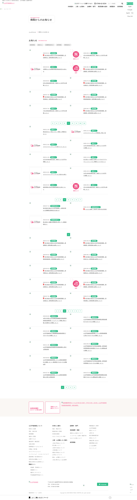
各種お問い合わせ (94, 440)
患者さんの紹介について (76, 433)
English (129, 6)
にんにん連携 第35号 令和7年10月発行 (96, 209)
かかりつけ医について (76, 438)
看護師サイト (34, 470)
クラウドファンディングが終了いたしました (55, 146)
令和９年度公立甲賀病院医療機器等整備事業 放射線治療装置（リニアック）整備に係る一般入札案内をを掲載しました (55, 320)
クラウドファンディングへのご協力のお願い (55, 174)
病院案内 (112, 6)
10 (80, 123)
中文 (132, 13)
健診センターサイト (36, 472)
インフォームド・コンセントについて (39, 454)
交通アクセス (88, 3)
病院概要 (31, 434)
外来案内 (70, 6)
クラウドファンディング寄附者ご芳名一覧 (94, 133)
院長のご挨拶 (32, 428)
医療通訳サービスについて (36, 446)
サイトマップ (92, 448)
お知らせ (91, 433)
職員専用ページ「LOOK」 (36, 492)
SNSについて (92, 438)
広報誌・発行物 (33, 449)
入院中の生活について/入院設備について (58, 449)
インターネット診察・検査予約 (78, 435)
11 (84, 123)
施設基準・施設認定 (34, 441)
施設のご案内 (32, 436)
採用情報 (120, 6)
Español (128, 13)
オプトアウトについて (35, 451)
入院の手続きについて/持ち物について (58, 444)
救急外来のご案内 (57, 431)
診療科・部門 (91, 6)
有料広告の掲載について (35, 459)
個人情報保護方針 (94, 435)
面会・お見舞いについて (58, 457)
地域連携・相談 (74, 430)
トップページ (32, 32)
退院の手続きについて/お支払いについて (58, 453)
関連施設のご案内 (94, 425)
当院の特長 (32, 444)
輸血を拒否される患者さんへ (36, 461)
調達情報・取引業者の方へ (36, 456)
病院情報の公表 (93, 443)
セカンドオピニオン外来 (58, 436)
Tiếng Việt (130, 16)
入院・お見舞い (80, 6)
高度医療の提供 (102, 6)
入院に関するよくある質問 (59, 459)
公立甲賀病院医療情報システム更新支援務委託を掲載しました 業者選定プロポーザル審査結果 (55, 362)
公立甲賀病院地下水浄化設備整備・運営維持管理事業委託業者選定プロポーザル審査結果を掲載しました (95, 348)
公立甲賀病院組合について (92, 429)
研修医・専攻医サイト (36, 467)
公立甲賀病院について (35, 425)
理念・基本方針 (33, 431)
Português (130, 10)
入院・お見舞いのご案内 (59, 440)
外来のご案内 (56, 425)
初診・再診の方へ (57, 428)
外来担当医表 (55, 434)
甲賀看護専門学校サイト (37, 475)
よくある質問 (92, 445)
